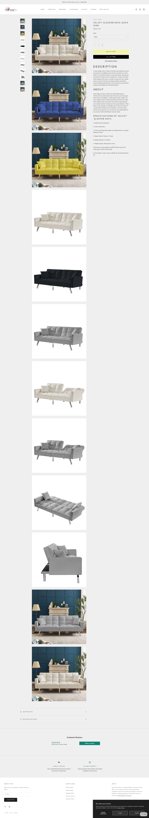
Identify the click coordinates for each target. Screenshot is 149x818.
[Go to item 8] (22, 64)
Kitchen (84, 9)
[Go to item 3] (22, 33)
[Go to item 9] (22, 70)
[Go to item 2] (22, 27)
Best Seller (104, 9)
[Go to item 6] (22, 52)
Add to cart (111, 51)
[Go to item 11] (22, 83)
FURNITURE (52, 9)
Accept (120, 813)
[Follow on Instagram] (9, 807)
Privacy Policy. (121, 808)
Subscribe (11, 800)
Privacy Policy (69, 787)
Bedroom (62, 9)
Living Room (73, 9)
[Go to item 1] (22, 21)
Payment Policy (70, 799)
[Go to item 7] (22, 58)
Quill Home (97, 19)
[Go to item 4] (22, 39)
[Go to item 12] (22, 89)
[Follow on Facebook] (5, 807)
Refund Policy (69, 790)
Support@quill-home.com (125, 795)
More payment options (111, 61)
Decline (137, 813)
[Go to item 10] (22, 77)
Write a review (89, 743)
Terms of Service (70, 796)
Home (42, 9)
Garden (93, 9)
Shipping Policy (70, 793)
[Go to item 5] (22, 45)
